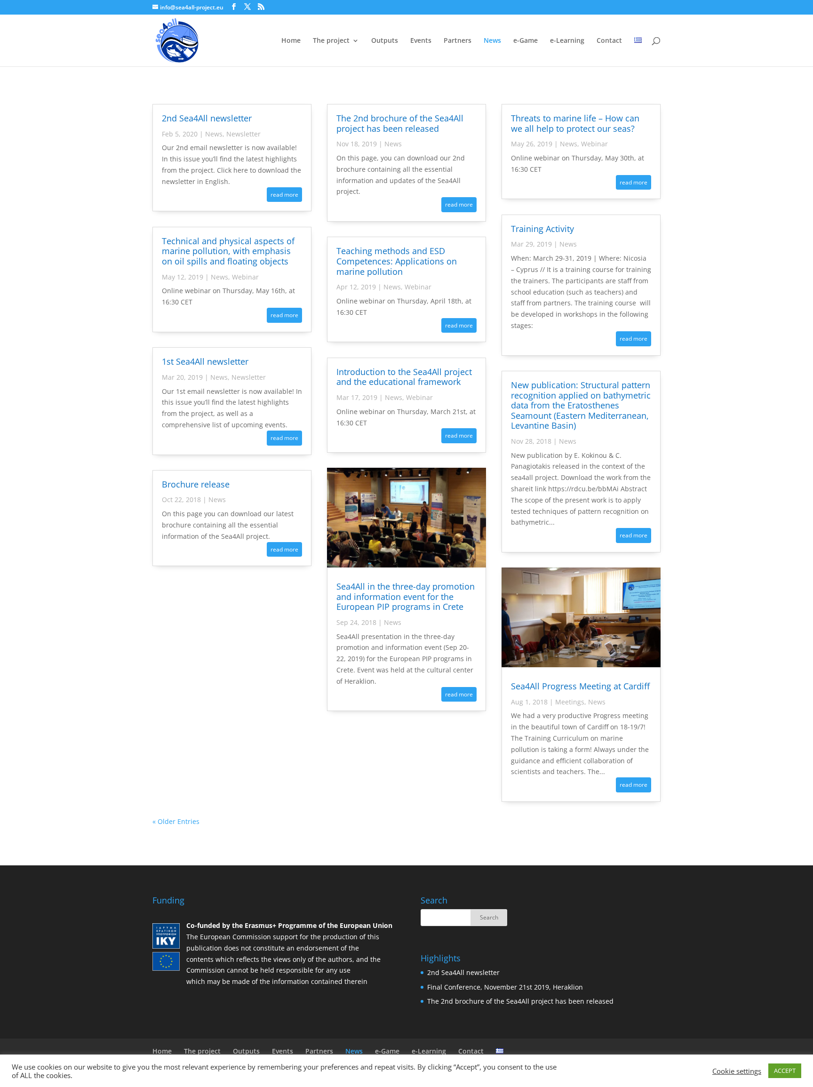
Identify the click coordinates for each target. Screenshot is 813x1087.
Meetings (569, 701)
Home (291, 41)
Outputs (384, 41)
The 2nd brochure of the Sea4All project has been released (399, 123)
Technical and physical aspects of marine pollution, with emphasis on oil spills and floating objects (228, 251)
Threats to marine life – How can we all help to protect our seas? (575, 123)
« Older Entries (175, 821)
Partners (457, 41)
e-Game (525, 41)
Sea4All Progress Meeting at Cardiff (580, 686)
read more (284, 195)
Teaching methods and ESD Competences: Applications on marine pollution (396, 261)
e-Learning (567, 41)
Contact (609, 41)
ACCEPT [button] (785, 1070)
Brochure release (196, 484)
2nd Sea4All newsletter (207, 118)
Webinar (245, 276)
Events (420, 41)
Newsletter (243, 133)
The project (331, 41)
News (492, 41)
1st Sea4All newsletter (205, 361)
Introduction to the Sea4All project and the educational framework (404, 377)
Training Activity (542, 228)
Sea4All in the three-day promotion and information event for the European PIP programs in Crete (405, 596)
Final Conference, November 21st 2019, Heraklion (505, 987)
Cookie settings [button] (736, 1071)
